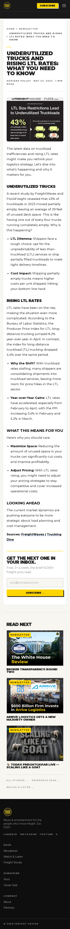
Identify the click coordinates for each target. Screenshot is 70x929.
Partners (9, 907)
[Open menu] (64, 6)
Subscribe (47, 5)
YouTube (46, 834)
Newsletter (28, 29)
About (7, 902)
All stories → (17, 780)
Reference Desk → (46, 780)
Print (7, 879)
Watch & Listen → (20, 787)
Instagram (28, 834)
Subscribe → (35, 592)
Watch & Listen (13, 856)
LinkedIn (10, 834)
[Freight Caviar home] (7, 5)
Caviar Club (10, 885)
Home (11, 29)
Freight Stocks (13, 862)
